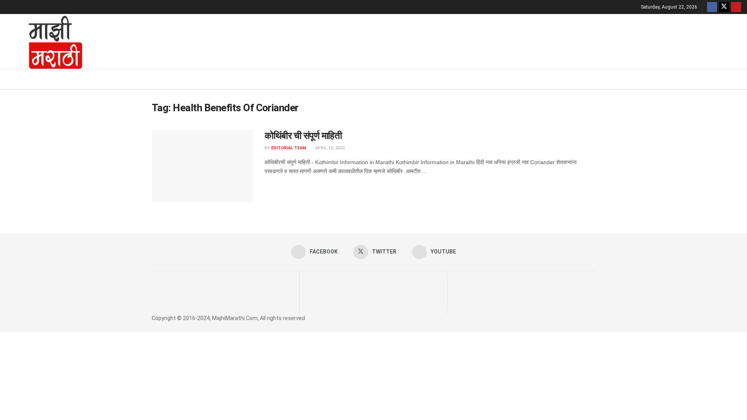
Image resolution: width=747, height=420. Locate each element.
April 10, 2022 (329, 147)
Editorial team (288, 147)
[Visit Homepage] (45, 41)
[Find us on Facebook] (712, 7)
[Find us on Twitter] (724, 7)
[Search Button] (738, 79)
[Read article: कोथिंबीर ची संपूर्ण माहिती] (202, 166)
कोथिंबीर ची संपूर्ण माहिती (303, 135)
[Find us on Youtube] (736, 7)
